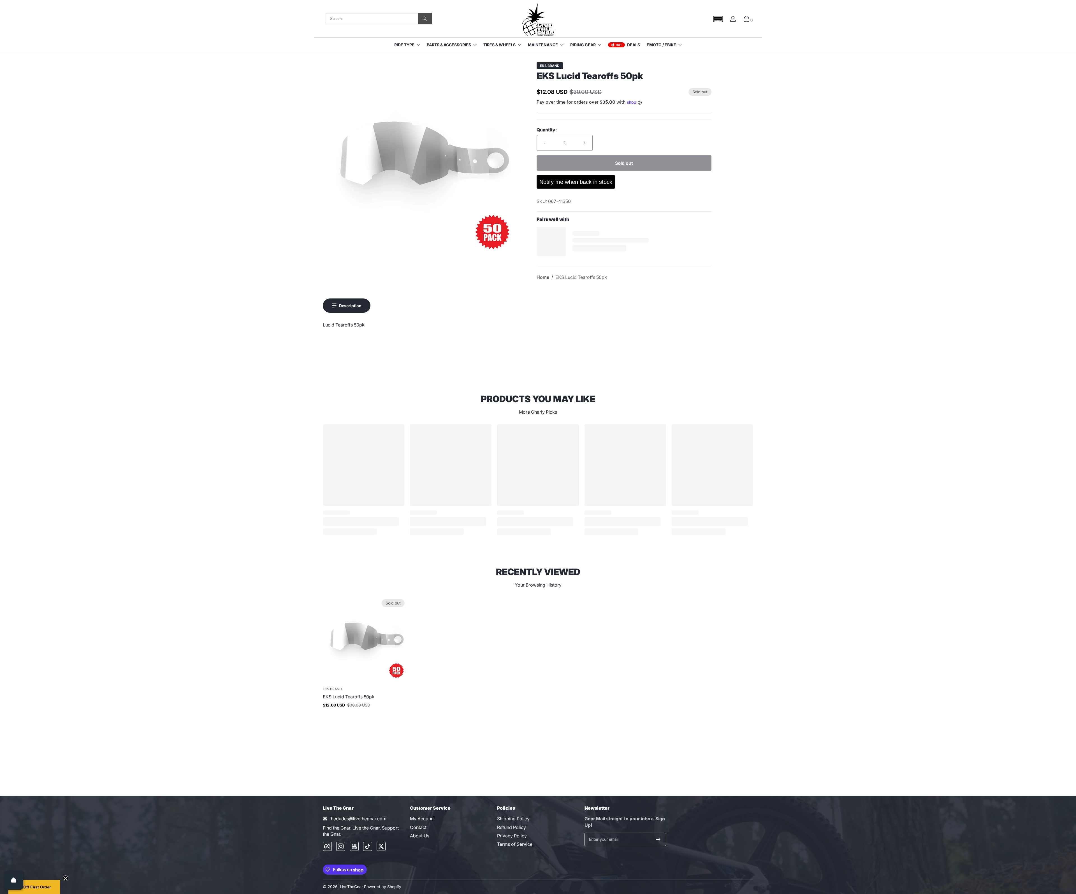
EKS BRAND (550, 66)
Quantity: (547, 130)
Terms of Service (514, 844)
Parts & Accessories (449, 44)
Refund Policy (511, 827)
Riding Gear (583, 44)
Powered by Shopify (382, 886)
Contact (418, 827)
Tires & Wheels (499, 44)
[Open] (13, 880)
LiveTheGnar (351, 886)
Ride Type (404, 44)
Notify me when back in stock (575, 182)
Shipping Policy (513, 819)
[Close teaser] (65, 878)
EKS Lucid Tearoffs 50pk (581, 277)
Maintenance (543, 44)
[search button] (425, 18)
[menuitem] (450, 819)
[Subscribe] (658, 839)
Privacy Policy (512, 836)
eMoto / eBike (661, 44)
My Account (422, 819)
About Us (419, 836)
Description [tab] (350, 305)
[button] (717, 19)
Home (543, 277)
